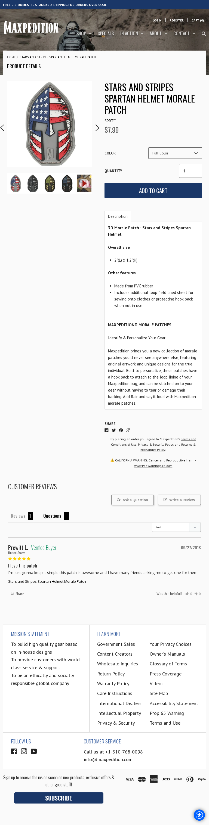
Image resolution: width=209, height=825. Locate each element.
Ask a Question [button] (135, 499)
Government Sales (116, 644)
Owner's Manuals (167, 654)
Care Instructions (114, 693)
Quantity (113, 171)
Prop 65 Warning (167, 713)
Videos (157, 683)
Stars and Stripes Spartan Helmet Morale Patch (47, 581)
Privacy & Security (116, 723)
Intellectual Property (119, 713)
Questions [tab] (52, 515)
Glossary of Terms (168, 663)
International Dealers (119, 703)
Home (11, 57)
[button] (189, 594)
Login (157, 20)
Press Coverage (166, 674)
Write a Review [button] (182, 499)
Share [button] (19, 593)
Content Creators (115, 654)
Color (110, 153)
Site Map (159, 693)
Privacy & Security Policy (155, 444)
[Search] (204, 36)
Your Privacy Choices (171, 644)
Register (177, 20)
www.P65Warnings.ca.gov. (153, 466)
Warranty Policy (113, 683)
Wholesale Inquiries (117, 663)
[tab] (117, 216)
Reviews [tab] (18, 515)
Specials (106, 33)
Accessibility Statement (174, 703)
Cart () (198, 20)
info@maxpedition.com (108, 759)
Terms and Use (165, 723)
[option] (50, 124)
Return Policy (111, 674)
